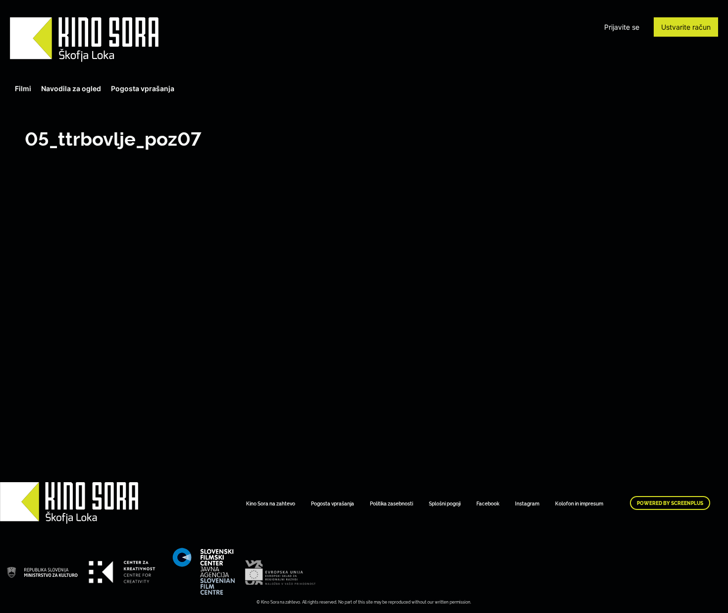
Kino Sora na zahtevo (270, 503)
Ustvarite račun (686, 27)
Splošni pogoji (445, 503)
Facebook (487, 503)
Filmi (23, 88)
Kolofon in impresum (579, 503)
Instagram (527, 503)
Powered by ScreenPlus (670, 503)
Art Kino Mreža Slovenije (84, 39)
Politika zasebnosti (391, 503)
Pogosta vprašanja (142, 88)
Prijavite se (621, 27)
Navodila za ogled (71, 88)
